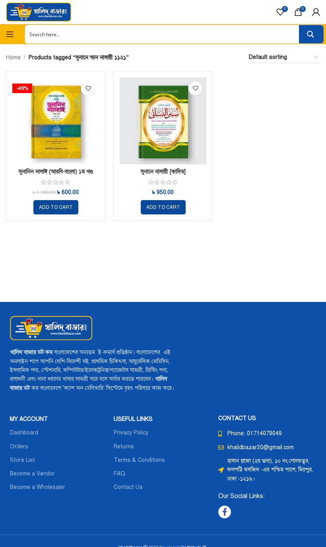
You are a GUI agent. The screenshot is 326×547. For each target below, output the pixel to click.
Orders (19, 446)
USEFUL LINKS (133, 419)
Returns (124, 446)
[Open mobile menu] (10, 34)
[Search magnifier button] (311, 34)
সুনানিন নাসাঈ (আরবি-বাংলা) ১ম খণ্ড (56, 171)
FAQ (119, 473)
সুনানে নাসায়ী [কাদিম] (163, 171)
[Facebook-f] (224, 512)
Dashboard (24, 432)
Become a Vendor (32, 473)
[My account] (316, 12)
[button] (55, 207)
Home (13, 57)
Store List (22, 460)
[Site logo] (38, 11)
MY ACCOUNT (29, 419)
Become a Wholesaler (37, 487)
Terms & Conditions (139, 460)
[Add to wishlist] (88, 88)
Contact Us (128, 487)
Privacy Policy (131, 432)
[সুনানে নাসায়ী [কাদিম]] (163, 121)
